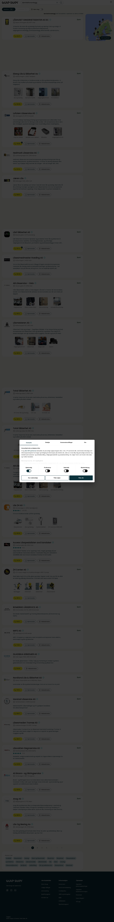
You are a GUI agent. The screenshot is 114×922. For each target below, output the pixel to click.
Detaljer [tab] (47, 442)
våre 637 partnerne (30, 450)
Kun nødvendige (33, 478)
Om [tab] (85, 442)
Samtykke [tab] (29, 442)
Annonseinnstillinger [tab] (66, 442)
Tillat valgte (57, 478)
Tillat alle (81, 478)
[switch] (47, 471)
